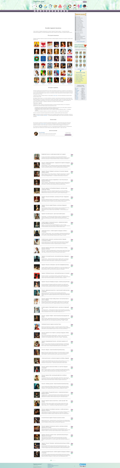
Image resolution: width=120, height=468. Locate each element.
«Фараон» (43, 83)
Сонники (45, 8)
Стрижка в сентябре (79, 76)
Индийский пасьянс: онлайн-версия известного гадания (54, 154)
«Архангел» (50, 62)
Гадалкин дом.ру (37, 464)
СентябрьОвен (77, 54)
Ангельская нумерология (81, 38)
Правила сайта (50, 464)
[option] (35, 7)
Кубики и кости (79, 28)
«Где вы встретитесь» (63, 76)
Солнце (77, 88)
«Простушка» (36, 76)
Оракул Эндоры (79, 22)
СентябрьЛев (81, 58)
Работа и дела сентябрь (80, 78)
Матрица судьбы (65, 8)
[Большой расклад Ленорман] (80, 45)
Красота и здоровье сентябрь (80, 75)
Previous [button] (32, 6)
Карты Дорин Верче (80, 21)
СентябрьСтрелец (84, 63)
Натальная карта (70, 8)
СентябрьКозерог (77, 67)
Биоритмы (78, 35)
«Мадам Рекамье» (43, 55)
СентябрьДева (84, 58)
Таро (55, 8)
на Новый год (39, 115)
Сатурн (77, 94)
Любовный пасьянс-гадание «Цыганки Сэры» (51, 324)
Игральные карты (80, 18)
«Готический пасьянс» (63, 55)
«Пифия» (56, 83)
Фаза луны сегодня (79, 74)
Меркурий (77, 90)
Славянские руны (80, 25)
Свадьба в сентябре (79, 79)
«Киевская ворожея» (63, 47)
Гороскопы (40, 8)
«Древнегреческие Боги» (69, 55)
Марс (77, 92)
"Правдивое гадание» (43, 69)
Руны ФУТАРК (79, 19)
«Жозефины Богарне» (69, 47)
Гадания (36, 8)
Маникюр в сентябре (79, 77)
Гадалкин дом (38, 1)
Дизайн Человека (80, 37)
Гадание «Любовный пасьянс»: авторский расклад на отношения (55, 273)
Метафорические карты (81, 36)
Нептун (77, 96)
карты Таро (55, 95)
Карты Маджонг (79, 29)
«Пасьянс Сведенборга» (56, 55)
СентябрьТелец (81, 54)
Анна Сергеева (42, 132)
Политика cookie (50, 466)
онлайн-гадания (43, 123)
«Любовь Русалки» (56, 76)
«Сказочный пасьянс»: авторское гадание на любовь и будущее (55, 358)
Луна (76, 89)
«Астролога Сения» (63, 69)
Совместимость (79, 8)
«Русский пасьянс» (50, 55)
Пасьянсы (60, 8)
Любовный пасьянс (43, 47)
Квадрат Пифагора (80, 32)
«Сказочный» (36, 83)
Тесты (50, 8)
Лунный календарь (84, 8)
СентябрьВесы (77, 63)
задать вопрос (68, 134)
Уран (76, 95)
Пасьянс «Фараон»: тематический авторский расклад (53, 349)
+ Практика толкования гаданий (80, 41)
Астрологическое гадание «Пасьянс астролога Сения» (53, 417)
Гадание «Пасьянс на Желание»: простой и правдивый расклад (55, 264)
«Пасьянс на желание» (70, 62)
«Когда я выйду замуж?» (49, 47)
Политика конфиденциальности (53, 465)
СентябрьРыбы (84, 67)
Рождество (45, 115)
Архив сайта (50, 467)
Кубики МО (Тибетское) (81, 27)
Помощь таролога (83, 10)
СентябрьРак (77, 58)
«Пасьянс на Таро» (50, 69)
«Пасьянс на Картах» (56, 69)
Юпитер (77, 93)
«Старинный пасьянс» (56, 47)
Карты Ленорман (79, 20)
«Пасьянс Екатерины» (37, 55)
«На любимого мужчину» (69, 69)
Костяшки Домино (80, 26)
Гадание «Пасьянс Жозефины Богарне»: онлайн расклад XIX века (56, 281)
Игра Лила (78, 39)
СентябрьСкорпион (80, 63)
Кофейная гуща (75, 8)
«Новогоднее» (36, 62)
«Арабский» (56, 62)
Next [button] (87, 6)
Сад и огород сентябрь (79, 80)
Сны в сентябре (78, 81)
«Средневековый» (70, 83)
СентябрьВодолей (81, 67)
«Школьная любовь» (69, 76)
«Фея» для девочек (43, 76)
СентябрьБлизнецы (84, 54)
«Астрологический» (43, 62)
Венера (77, 91)
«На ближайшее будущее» (36, 69)
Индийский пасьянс (36, 47)
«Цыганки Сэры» (50, 83)
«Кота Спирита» (63, 83)
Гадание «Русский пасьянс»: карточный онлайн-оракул (53, 213)
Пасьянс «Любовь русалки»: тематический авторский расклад (55, 383)
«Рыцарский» (50, 76)
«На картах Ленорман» (63, 62)
